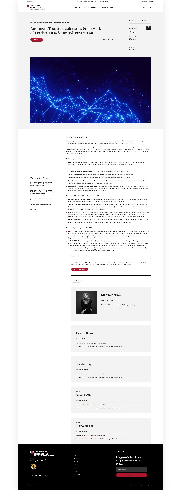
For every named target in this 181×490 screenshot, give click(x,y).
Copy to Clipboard (80, 269)
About (75, 452)
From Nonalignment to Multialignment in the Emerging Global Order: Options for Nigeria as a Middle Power (41, 184)
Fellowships (77, 461)
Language (29, 1)
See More (132, 42)
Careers (76, 471)
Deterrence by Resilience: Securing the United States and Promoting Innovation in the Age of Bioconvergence (41, 192)
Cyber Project (133, 49)
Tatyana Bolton (133, 32)
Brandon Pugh (132, 36)
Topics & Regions (91, 7)
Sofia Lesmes (132, 39)
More (151, 7)
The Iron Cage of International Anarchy (41, 204)
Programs (144, 1)
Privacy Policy (116, 485)
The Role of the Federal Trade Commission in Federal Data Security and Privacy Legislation (99, 346)
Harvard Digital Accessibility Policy (144, 485)
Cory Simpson (84, 425)
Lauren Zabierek (133, 28)
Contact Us (77, 474)
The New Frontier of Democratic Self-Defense (112, 308)
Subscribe (151, 1)
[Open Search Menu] (144, 7)
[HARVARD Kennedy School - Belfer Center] (36, 7)
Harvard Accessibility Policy (127, 485)
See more (33, 209)
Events (75, 455)
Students (76, 465)
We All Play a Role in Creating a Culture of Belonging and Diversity (118, 305)
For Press (76, 458)
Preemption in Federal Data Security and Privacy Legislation (91, 343)
